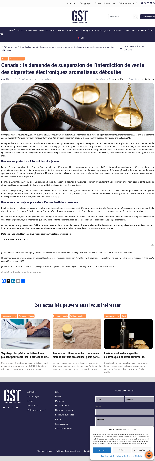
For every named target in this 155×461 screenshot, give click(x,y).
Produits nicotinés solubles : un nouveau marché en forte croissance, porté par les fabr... (77, 355)
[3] (16, 225)
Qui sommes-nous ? (128, 3)
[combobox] (121, 16)
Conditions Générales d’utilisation (112, 456)
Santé (12, 30)
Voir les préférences (142, 450)
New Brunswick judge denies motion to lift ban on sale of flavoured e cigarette (49, 253)
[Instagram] (148, 3)
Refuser (122, 450)
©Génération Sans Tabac (15, 239)
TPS (4, 47)
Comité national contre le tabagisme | (21, 272)
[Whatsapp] (21, 407)
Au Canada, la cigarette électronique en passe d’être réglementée (53, 267)
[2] (57, 197)
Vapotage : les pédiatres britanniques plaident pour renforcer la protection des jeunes (24, 355)
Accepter (102, 450)
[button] (150, 429)
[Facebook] (142, 3)
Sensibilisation (121, 30)
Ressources (109, 3)
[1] (2, 253)
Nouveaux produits (68, 30)
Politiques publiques (91, 30)
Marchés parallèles (142, 30)
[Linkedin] (151, 3)
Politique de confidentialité (133, 456)
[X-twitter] (145, 3)
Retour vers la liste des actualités (132, 48)
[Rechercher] (135, 16)
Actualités (71, 3)
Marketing (31, 30)
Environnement (47, 30)
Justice (108, 30)
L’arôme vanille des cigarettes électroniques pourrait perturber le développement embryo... (124, 355)
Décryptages (85, 3)
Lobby (20, 30)
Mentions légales (44, 451)
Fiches (98, 3)
